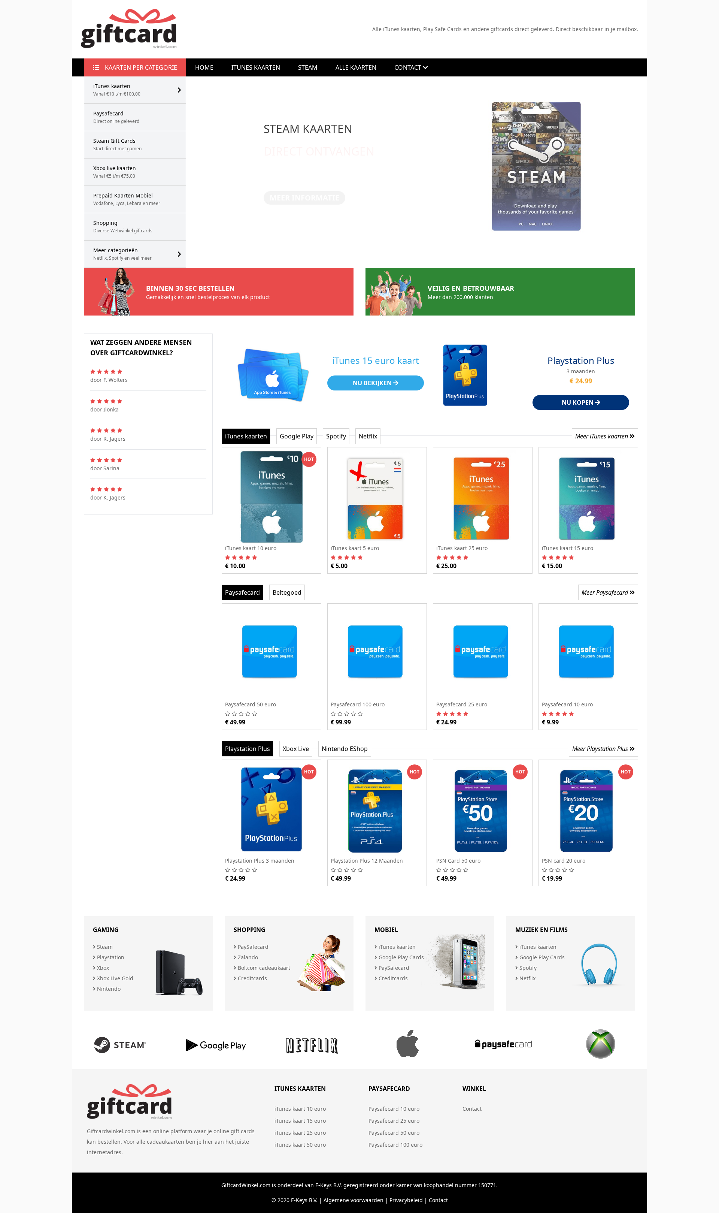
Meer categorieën (122, 254)
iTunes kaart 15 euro (300, 1120)
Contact (408, 67)
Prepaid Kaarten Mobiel (126, 199)
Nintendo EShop (345, 749)
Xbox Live (296, 749)
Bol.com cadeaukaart (263, 967)
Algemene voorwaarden (353, 1200)
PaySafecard (252, 946)
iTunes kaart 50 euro (300, 1144)
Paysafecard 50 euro (393, 1132)
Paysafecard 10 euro (393, 1108)
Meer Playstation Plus (600, 749)
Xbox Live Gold (114, 978)
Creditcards (251, 978)
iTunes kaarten (116, 89)
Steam (308, 67)
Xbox (102, 967)
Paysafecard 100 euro (395, 1144)
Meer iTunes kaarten (602, 436)
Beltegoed (287, 592)
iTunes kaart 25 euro (300, 1132)
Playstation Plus (247, 749)
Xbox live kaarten (114, 172)
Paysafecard (116, 117)
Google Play (296, 436)
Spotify (336, 436)
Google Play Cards (400, 957)
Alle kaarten (356, 67)
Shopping (122, 226)
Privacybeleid (406, 1200)
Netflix (368, 436)
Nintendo (108, 988)
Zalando (247, 957)
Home (204, 67)
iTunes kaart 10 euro (300, 1108)
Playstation (109, 957)
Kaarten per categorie (138, 67)
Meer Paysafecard (605, 592)
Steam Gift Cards (117, 144)
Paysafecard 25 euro (393, 1120)
